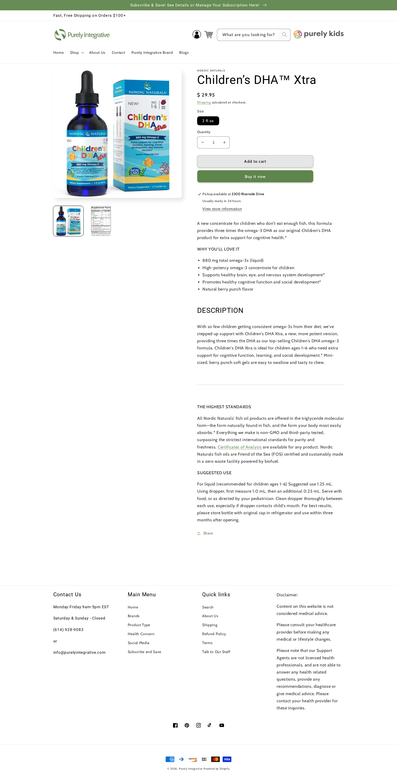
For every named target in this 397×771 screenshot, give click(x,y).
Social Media (139, 642)
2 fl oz (208, 120)
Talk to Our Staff (216, 651)
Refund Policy (214, 633)
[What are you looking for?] (284, 35)
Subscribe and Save (144, 651)
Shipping (204, 102)
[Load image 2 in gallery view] (101, 221)
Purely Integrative (191, 768)
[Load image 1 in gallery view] (68, 221)
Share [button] (208, 533)
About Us (210, 616)
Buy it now (255, 176)
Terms (207, 642)
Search (208, 607)
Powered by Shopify (217, 768)
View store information (222, 208)
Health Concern (141, 633)
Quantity (204, 132)
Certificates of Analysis (240, 447)
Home (133, 607)
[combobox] (253, 35)
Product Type (139, 625)
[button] (76, 52)
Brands (134, 616)
